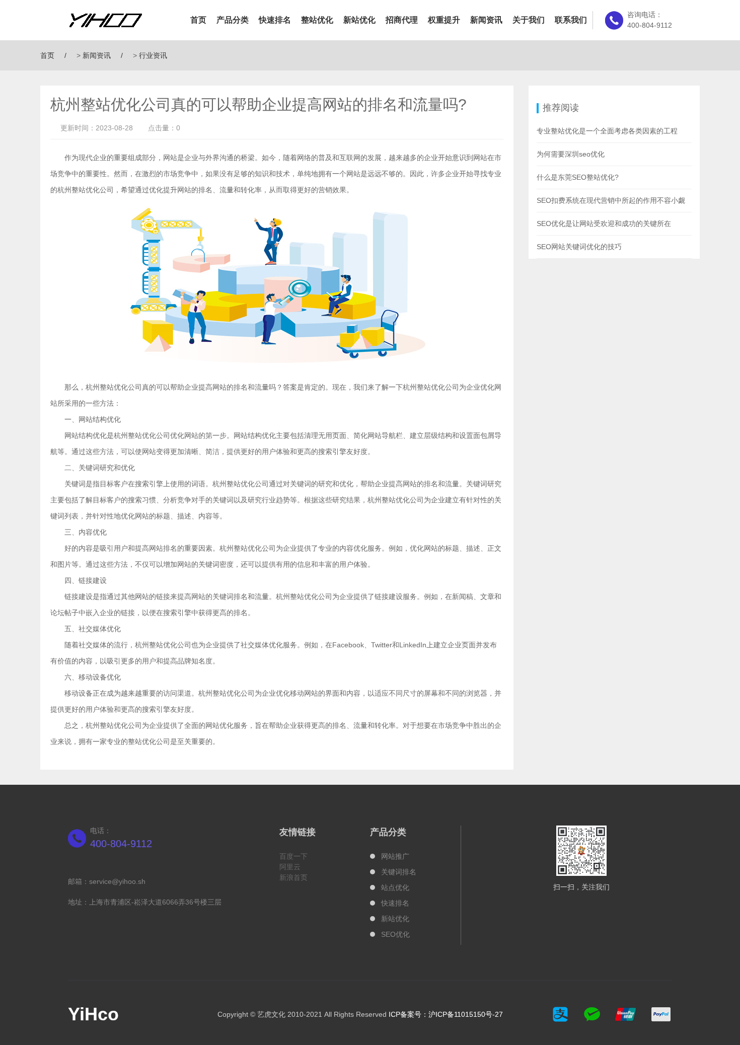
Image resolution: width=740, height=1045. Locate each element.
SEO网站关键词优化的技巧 (579, 247)
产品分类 (232, 20)
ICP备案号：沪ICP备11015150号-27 (446, 1014)
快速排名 (275, 20)
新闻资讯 (486, 20)
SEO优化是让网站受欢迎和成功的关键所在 (604, 223)
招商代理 (402, 20)
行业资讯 (153, 55)
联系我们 (571, 20)
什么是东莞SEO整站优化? (578, 177)
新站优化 (359, 20)
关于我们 (528, 20)
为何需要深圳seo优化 (571, 154)
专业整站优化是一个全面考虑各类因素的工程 (607, 131)
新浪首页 (293, 877)
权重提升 (444, 20)
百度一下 (293, 856)
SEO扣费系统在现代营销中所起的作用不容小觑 (611, 200)
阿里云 (290, 867)
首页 (198, 20)
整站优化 (317, 20)
